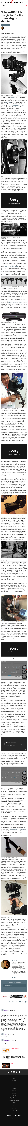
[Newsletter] (26, 2)
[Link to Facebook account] (11, 1072)
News (4, 5)
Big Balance (8, 102)
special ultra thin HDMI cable (17, 829)
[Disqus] (14, 1026)
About (14, 1105)
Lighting (14, 1095)
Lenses (14, 1093)
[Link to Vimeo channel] (19, 1072)
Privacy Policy (14, 1110)
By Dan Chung (15, 960)
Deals (14, 1102)
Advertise (14, 1108)
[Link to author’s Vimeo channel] (14, 978)
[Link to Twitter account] (8, 1072)
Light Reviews (14, 1098)
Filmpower (13, 97)
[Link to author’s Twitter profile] (12, 978)
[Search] (1, 2)
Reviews (12, 5)
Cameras (20, 5)
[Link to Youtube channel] (16, 1072)
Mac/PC (7, 266)
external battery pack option (15, 302)
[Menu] (26, 6)
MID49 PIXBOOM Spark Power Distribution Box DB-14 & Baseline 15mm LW (18, 1057)
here (17, 371)
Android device (14, 266)
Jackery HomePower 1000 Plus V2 (18, 1064)
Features (14, 1083)
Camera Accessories (15, 1048)
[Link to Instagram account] (14, 1072)
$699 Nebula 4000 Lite (18, 105)
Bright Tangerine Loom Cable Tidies (18, 1049)
